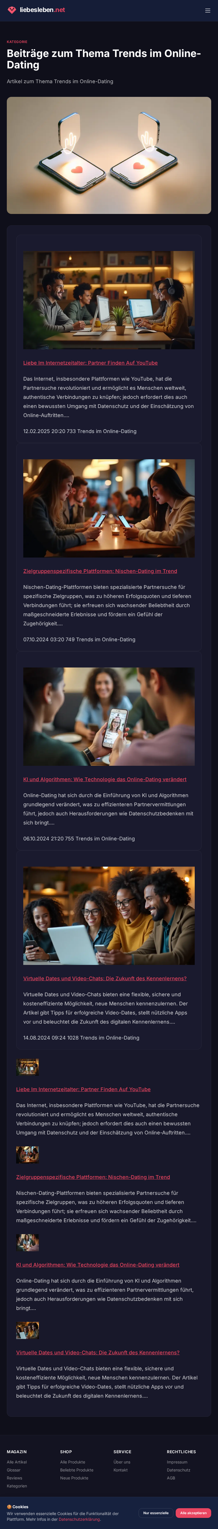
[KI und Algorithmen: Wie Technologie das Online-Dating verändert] (109, 1242)
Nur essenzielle (156, 1513)
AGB (171, 1477)
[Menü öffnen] (207, 10)
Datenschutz (178, 1469)
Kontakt (121, 1469)
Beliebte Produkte (76, 1469)
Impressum (177, 1461)
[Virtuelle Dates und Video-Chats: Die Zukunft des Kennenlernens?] (109, 1330)
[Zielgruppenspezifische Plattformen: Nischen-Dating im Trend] (109, 1154)
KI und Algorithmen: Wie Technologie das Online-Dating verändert (104, 779)
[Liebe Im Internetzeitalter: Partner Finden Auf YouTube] (109, 1067)
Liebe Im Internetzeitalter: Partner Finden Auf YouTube (90, 363)
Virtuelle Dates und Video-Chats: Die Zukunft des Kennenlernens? (105, 978)
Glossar (13, 1469)
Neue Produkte (74, 1477)
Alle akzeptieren (193, 1513)
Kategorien (17, 1485)
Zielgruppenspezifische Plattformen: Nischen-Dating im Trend (100, 571)
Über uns (122, 1461)
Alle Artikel (17, 1461)
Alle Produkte (72, 1461)
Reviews (14, 1477)
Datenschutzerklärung (79, 1519)
